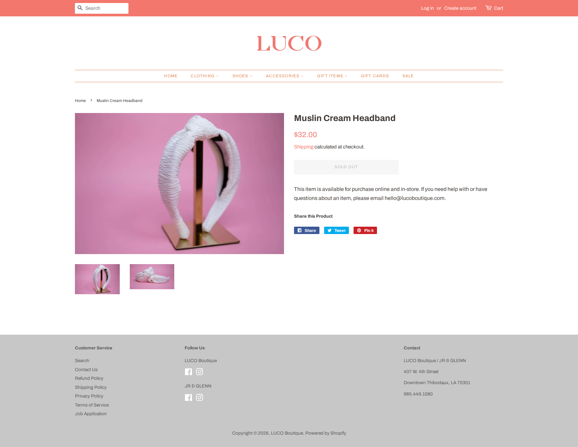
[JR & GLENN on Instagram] (199, 399)
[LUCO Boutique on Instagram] (199, 373)
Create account (460, 8)
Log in (427, 8)
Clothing (203, 76)
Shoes (241, 76)
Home (171, 76)
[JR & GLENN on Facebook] (188, 399)
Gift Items (331, 76)
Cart (498, 8)
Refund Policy (89, 378)
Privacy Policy (89, 396)
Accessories (283, 76)
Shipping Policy (91, 387)
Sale (408, 76)
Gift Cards (375, 76)
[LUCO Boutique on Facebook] (188, 373)
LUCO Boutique (287, 433)
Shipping (303, 146)
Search (82, 360)
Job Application (91, 413)
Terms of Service (92, 405)
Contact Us (86, 369)
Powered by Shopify (325, 433)
